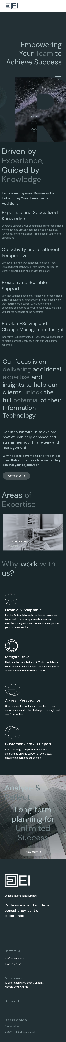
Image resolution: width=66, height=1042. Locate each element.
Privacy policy (12, 1026)
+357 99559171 (13, 964)
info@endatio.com (15, 958)
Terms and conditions (16, 1019)
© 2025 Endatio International (20, 1032)
